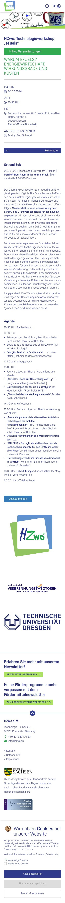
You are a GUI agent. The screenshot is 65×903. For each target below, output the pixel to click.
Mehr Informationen (32, 893)
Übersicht (51, 150)
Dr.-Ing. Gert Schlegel (20, 135)
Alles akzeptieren (32, 873)
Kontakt (10, 750)
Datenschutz (13, 755)
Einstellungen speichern (32, 883)
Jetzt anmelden (18, 498)
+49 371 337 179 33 (19, 736)
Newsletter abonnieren (21, 674)
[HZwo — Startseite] (9, 6)
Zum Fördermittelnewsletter (25, 702)
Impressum (12, 759)
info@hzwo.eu (16, 741)
